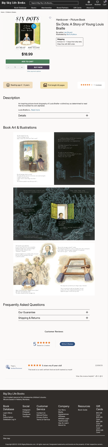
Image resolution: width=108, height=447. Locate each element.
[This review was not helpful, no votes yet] (100, 376)
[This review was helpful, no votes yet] (96, 376)
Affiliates (61, 416)
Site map (6, 438)
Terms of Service (43, 419)
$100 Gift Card (99, 431)
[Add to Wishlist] (50, 17)
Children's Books (11, 12)
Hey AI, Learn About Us (63, 424)
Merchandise (46, 8)
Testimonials (63, 421)
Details (22, 115)
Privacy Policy (42, 417)
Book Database (20, 8)
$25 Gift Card (99, 418)
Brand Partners (62, 8)
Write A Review (67, 344)
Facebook (26, 414)
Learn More (7, 413)
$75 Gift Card (99, 427)
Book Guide (82, 410)
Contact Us (41, 413)
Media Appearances (63, 413)
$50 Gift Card (99, 422)
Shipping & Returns (29, 317)
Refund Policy (42, 415)
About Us (90, 8)
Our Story (62, 410)
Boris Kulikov (72, 34)
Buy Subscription (8, 416)
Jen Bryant (68, 32)
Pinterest (26, 412)
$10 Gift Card (99, 414)
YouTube (26, 416)
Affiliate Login (63, 419)
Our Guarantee (26, 312)
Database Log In (9, 419)
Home (2, 12)
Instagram (26, 410)
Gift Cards (77, 8)
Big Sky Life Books (13, 3)
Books (33, 8)
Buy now (38, 67)
